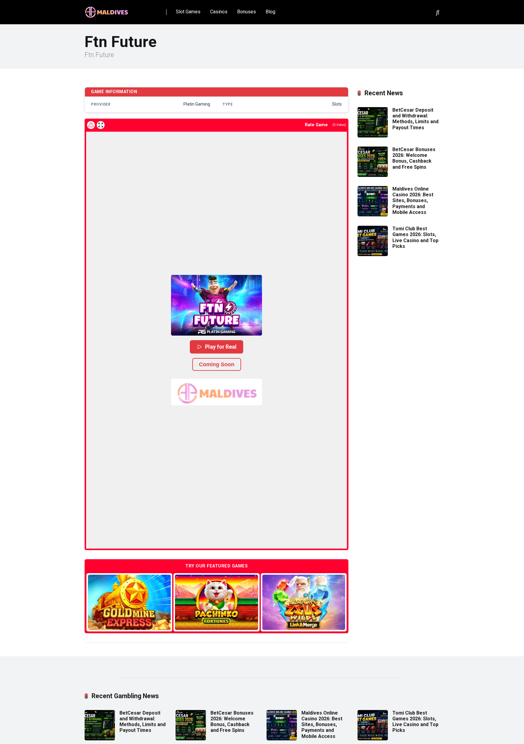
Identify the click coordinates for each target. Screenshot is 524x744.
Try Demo (129, 602)
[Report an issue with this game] (91, 125)
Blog (270, 12)
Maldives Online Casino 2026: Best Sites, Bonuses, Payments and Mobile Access (412, 200)
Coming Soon (216, 364)
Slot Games (188, 12)
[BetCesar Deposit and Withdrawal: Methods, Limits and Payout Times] (373, 136)
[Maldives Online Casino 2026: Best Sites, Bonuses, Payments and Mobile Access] (373, 215)
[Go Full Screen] (101, 125)
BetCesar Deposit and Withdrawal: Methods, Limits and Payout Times (415, 118)
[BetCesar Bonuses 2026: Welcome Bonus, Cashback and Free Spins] (373, 175)
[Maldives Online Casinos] (107, 10)
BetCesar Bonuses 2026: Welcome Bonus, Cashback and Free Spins (413, 158)
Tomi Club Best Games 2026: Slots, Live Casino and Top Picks (415, 237)
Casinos (218, 12)
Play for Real (221, 346)
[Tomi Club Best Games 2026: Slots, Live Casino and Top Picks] (373, 254)
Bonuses (246, 12)
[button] (216, 305)
